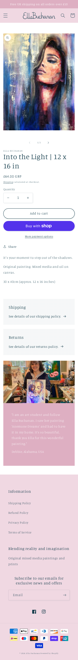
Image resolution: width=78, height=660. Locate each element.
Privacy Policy (18, 522)
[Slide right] (48, 142)
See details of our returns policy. (33, 347)
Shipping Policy (19, 503)
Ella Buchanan (33, 653)
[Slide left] (29, 142)
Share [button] (12, 246)
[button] (5, 15)
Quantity (9, 189)
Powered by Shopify (49, 653)
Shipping (8, 182)
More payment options (39, 236)
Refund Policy (18, 512)
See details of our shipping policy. (35, 316)
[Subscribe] (64, 595)
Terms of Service (20, 532)
